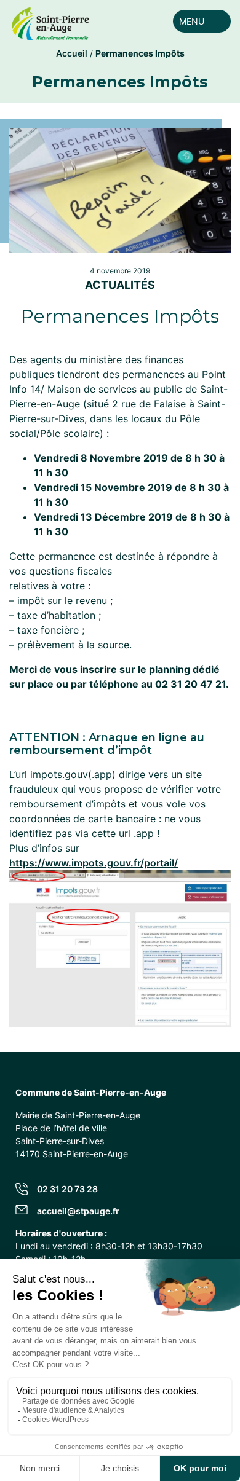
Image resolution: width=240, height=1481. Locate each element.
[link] (50, 21)
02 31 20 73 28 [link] (67, 1189)
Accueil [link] (71, 53)
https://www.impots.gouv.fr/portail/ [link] (93, 863)
